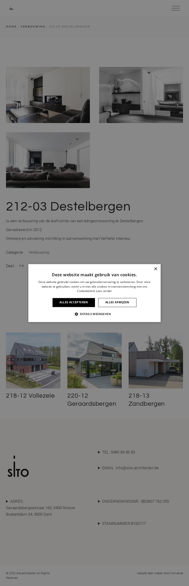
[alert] (94, 293)
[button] (94, 314)
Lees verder (104, 291)
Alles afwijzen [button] (117, 302)
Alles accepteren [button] (73, 302)
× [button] (155, 269)
